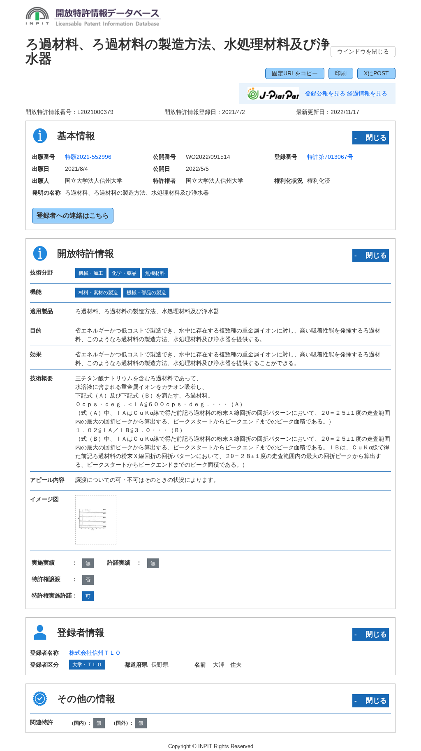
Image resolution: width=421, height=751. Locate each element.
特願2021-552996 (88, 156)
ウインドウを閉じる (363, 51)
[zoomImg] (96, 519)
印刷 (341, 73)
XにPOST (376, 73)
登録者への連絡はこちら (73, 215)
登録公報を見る (325, 93)
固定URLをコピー (295, 73)
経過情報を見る (367, 93)
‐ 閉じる (370, 137)
